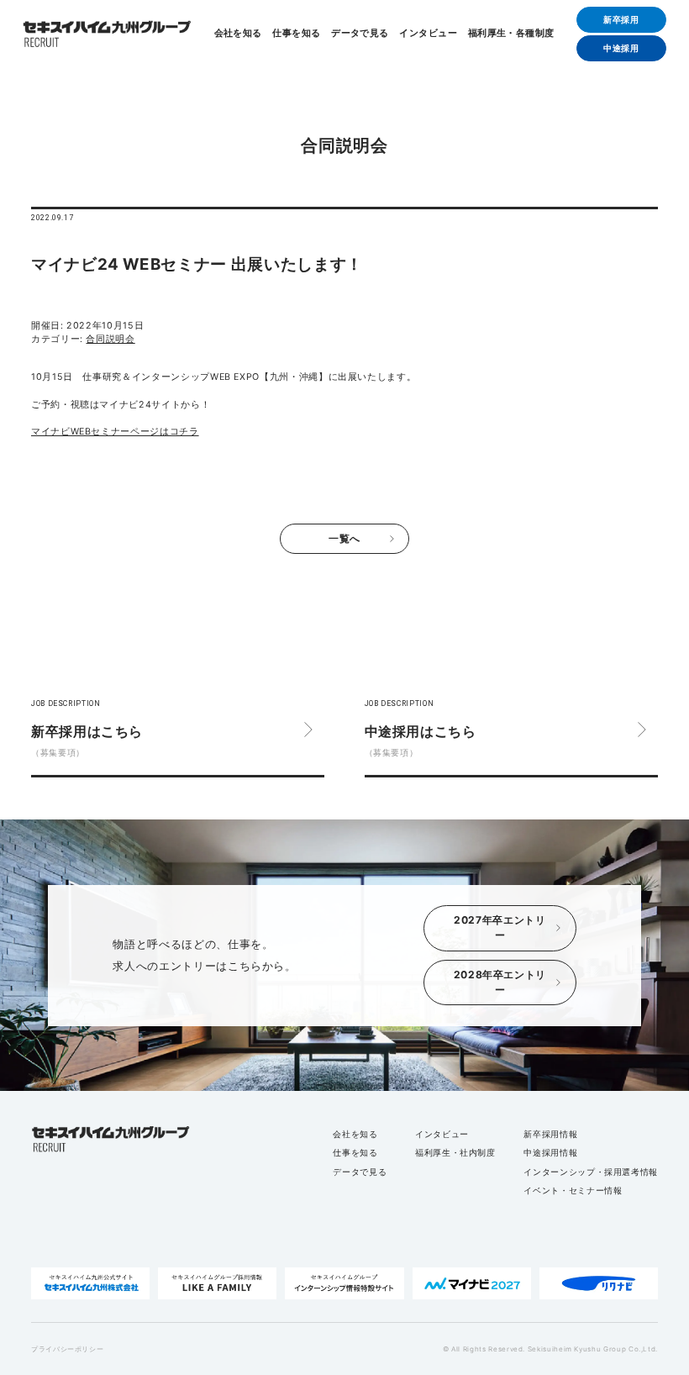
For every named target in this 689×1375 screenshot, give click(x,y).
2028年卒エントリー (500, 982)
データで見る (360, 34)
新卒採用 (621, 19)
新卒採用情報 (550, 1134)
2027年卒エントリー (499, 927)
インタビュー (428, 34)
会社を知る (238, 34)
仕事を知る (296, 34)
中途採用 (621, 48)
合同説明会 (110, 339)
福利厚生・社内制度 (455, 1152)
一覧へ (344, 538)
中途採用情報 (550, 1152)
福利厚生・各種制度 (511, 34)
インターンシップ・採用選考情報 (590, 1172)
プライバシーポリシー (67, 1349)
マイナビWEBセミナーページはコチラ (115, 431)
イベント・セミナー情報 (572, 1190)
